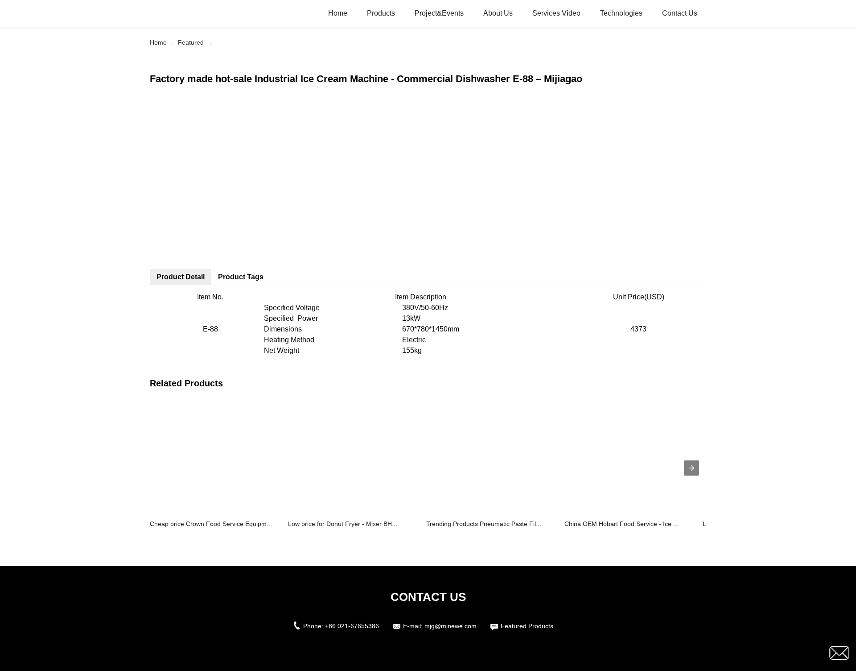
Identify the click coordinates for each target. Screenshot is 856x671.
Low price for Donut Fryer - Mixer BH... (342, 523)
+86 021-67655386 (352, 626)
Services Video (556, 13)
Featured (191, 42)
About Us (498, 13)
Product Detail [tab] (180, 277)
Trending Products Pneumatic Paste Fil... (483, 523)
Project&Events (439, 13)
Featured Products (527, 626)
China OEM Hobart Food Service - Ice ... (621, 523)
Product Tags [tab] (240, 277)
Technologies (621, 13)
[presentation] (691, 468)
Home (337, 13)
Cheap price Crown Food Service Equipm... (211, 523)
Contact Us (679, 13)
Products (381, 13)
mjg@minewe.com (450, 626)
